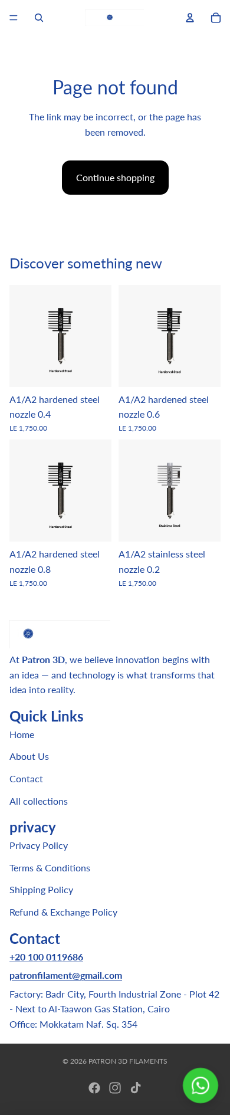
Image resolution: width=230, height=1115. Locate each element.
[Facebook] (94, 1088)
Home (21, 734)
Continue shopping (115, 177)
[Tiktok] (136, 1088)
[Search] (39, 18)
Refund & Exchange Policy (63, 911)
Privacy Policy (38, 845)
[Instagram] (115, 1088)
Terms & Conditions (49, 867)
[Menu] (13, 17)
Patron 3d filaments (127, 1061)
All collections (38, 800)
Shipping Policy (41, 889)
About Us (29, 756)
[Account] (190, 18)
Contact (26, 778)
